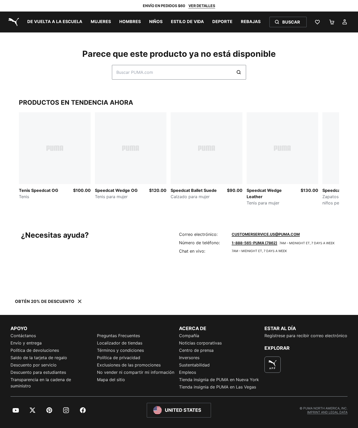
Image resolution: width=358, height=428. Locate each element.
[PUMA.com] (12, 22)
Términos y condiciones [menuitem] (120, 350)
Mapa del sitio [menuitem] (111, 379)
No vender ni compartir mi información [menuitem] (135, 372)
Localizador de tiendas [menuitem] (119, 343)
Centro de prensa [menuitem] (196, 350)
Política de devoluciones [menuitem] (34, 350)
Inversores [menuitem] (189, 357)
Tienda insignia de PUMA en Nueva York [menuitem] (219, 379)
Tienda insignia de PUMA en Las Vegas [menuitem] (217, 387)
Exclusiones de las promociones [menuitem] (129, 365)
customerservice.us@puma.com (266, 234)
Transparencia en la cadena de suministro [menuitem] (40, 382)
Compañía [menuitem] (189, 335)
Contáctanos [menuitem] (23, 335)
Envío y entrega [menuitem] (26, 343)
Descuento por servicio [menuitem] (33, 365)
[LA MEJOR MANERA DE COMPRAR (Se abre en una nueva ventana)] (272, 365)
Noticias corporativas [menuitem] (200, 343)
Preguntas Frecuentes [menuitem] (118, 335)
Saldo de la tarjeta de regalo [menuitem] (38, 357)
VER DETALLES (201, 5)
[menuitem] (54, 22)
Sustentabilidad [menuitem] (194, 365)
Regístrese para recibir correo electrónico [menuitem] (305, 335)
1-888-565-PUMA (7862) (254, 243)
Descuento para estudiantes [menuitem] (38, 372)
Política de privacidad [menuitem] (118, 357)
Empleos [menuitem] (187, 372)
